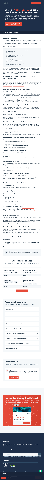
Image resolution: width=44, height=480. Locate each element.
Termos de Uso (14, 241)
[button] (39, 3)
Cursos (10, 32)
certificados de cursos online (28, 208)
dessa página (5, 445)
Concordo (3, 478)
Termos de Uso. (14, 476)
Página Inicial (5, 32)
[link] (6, 3)
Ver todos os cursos (21, 290)
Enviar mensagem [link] (14, 377)
